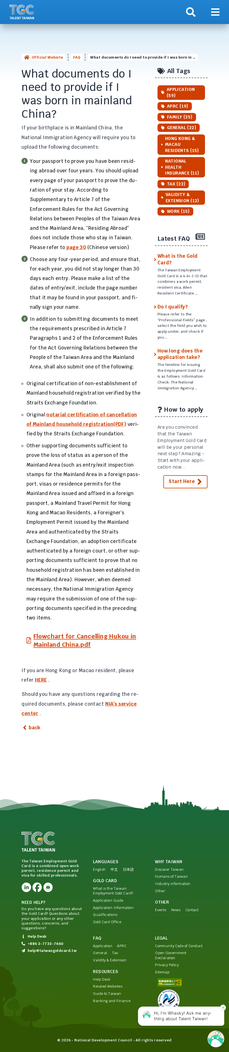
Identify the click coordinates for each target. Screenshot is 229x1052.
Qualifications (105, 914)
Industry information (172, 883)
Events (160, 910)
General (100, 952)
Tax (115, 952)
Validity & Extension (110, 960)
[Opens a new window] (26, 887)
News (176, 910)
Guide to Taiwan (107, 993)
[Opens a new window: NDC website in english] (181, 1000)
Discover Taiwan (169, 869)
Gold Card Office (107, 922)
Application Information (113, 907)
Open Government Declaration (170, 955)
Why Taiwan (168, 861)
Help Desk (101, 979)
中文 (114, 869)
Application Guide (108, 900)
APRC (122, 946)
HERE (41, 680)
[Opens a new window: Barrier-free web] (181, 982)
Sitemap (162, 972)
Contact (192, 910)
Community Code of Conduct (179, 946)
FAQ (76, 57)
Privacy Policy (167, 964)
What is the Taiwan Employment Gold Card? (113, 891)
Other (160, 891)
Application (102, 946)
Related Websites (107, 986)
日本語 (128, 869)
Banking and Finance (111, 1000)
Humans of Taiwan (171, 876)
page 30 (76, 247)
